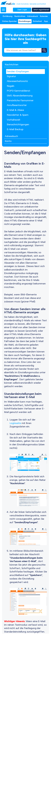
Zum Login (22, 10)
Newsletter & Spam (17, 114)
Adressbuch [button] (11, 136)
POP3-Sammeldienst (18, 90)
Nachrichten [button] (11, 64)
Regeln (10, 85)
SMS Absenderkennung (20, 95)
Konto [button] (8, 141)
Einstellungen (25, 21)
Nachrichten (19, 16)
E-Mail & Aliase (15, 110)
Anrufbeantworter (17, 105)
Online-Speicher (9, 21)
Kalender (44, 16)
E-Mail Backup (15, 129)
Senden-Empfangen (18, 71)
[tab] (25, 64)
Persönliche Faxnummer (20, 100)
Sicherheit (37, 21)
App (46, 21)
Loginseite (15, 423)
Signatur (11, 76)
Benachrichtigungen (18, 124)
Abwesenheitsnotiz (17, 81)
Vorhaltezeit (13, 119)
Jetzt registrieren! (41, 10)
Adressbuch (32, 16)
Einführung (7, 16)
